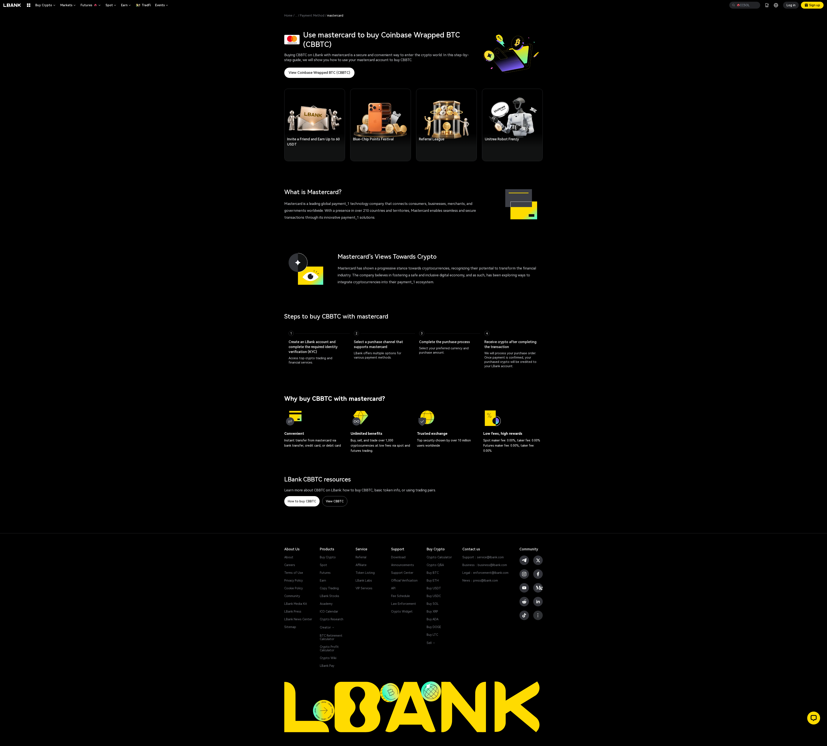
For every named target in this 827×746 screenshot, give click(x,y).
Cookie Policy (293, 588)
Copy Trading (329, 588)
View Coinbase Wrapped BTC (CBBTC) (319, 73)
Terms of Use (293, 572)
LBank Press (292, 611)
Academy (326, 603)
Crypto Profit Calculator (329, 648)
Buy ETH (433, 580)
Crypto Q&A (435, 565)
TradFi (146, 5)
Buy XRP (432, 611)
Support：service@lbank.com (483, 557)
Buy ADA (432, 619)
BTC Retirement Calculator (331, 637)
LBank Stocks (329, 596)
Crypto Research (331, 619)
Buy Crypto (45, 5)
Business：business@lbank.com (484, 565)
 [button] (755, 5)
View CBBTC (335, 501)
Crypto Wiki (328, 658)
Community (292, 596)
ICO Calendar (329, 611)
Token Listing (365, 572)
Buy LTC (432, 634)
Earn (126, 5)
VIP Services (364, 588)
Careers (289, 565)
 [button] (733, 5)
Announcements (402, 565)
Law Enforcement (403, 603)
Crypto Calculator (439, 557)
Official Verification (404, 580)
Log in (791, 5)
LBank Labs (364, 580)
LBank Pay (327, 665)
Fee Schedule (400, 596)
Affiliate (361, 565)
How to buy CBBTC (302, 501)
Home (288, 15)
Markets (68, 5)
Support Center (402, 572)
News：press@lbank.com (480, 580)
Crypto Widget (402, 611)
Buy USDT (434, 588)
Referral (361, 557)
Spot (111, 5)
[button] (813, 718)
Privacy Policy (293, 580)
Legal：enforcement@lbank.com (485, 572)
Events (162, 5)
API (393, 588)
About (288, 557)
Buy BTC (433, 572)
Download (398, 557)
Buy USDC (434, 596)
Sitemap (290, 627)
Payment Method (312, 15)
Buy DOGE (434, 627)
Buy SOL (433, 603)
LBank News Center (298, 619)
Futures (91, 5)
